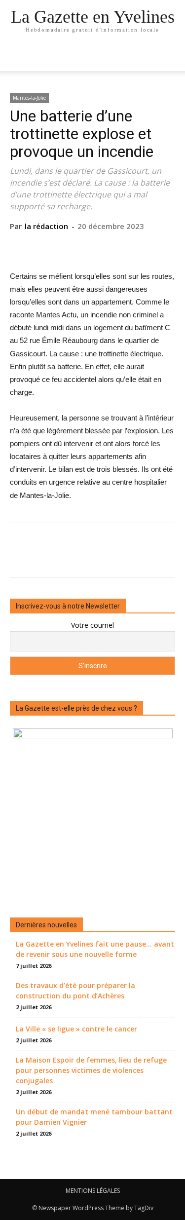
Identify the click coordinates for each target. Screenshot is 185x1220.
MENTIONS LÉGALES (93, 1190)
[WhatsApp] (115, 246)
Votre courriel (92, 625)
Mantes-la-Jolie (29, 97)
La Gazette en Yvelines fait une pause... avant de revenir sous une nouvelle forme (95, 949)
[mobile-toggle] (17, 57)
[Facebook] (47, 246)
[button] (171, 57)
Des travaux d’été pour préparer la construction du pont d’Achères (75, 990)
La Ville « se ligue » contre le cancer (76, 1028)
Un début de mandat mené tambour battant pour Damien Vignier (94, 1117)
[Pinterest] (92, 246)
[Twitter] (69, 246)
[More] (138, 246)
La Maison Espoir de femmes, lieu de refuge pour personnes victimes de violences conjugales (91, 1070)
